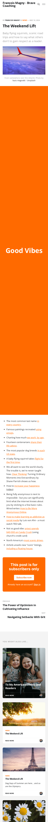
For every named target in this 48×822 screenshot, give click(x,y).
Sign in (37, 584)
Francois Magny (12, 20)
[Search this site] (39, 4)
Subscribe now (24, 577)
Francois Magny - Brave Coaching (19, 4)
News (24, 20)
